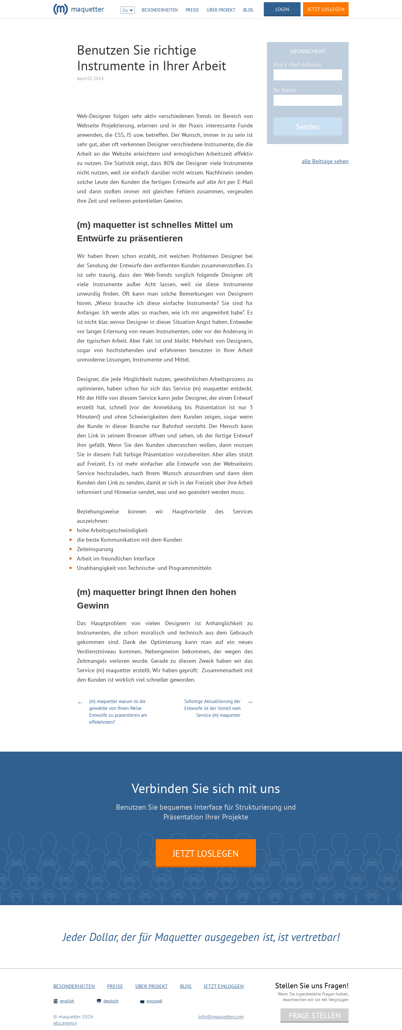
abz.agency (65, 1023)
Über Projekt (221, 10)
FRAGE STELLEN (314, 1015)
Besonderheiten (159, 10)
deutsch (110, 1001)
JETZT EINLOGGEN (224, 986)
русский (154, 1001)
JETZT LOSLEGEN (206, 853)
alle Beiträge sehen (325, 161)
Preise (192, 10)
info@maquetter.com (221, 1016)
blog (248, 10)
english (67, 1001)
